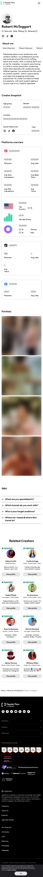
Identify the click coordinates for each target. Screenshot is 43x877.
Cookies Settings (11, 870)
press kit (5, 815)
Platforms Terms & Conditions (18, 862)
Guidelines (5, 862)
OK (21, 873)
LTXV (3, 837)
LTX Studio (5, 832)
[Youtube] (16, 711)
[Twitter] (20, 711)
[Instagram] (3, 711)
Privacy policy (32, 862)
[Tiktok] (11, 711)
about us (5, 811)
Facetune (5, 841)
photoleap (5, 846)
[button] (38, 3)
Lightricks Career (8, 820)
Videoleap (5, 850)
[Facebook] (7, 711)
